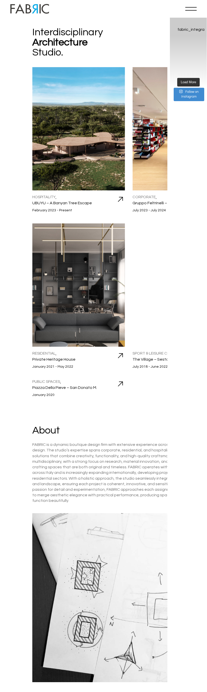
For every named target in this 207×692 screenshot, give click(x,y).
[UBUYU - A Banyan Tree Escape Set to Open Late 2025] (199, 71)
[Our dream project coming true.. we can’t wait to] (188, 71)
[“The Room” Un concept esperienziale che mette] (188, 51)
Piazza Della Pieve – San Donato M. (64, 388)
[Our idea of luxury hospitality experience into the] (199, 64)
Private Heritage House (53, 359)
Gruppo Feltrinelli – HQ (153, 203)
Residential (44, 353)
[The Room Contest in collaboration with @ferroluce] (199, 51)
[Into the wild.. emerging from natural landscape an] (177, 71)
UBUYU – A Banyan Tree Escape (62, 203)
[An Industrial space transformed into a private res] (177, 58)
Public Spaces (46, 382)
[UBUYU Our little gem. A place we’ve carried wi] (199, 44)
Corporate (144, 197)
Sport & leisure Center (156, 353)
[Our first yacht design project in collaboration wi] (177, 64)
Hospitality (44, 197)
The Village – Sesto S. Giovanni (161, 359)
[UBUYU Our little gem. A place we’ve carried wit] (177, 44)
